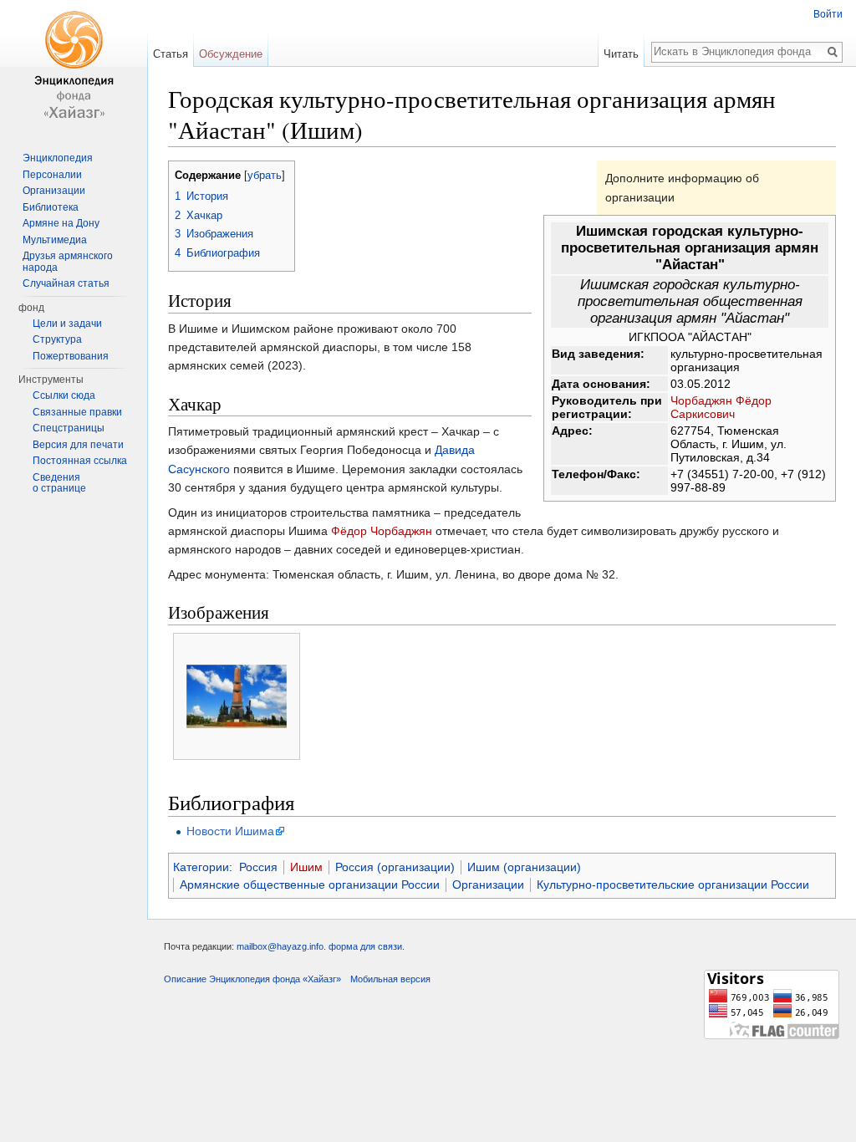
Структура (57, 339)
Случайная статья (66, 283)
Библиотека (51, 207)
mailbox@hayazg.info (280, 946)
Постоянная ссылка (80, 460)
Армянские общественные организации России (310, 884)
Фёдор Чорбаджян (381, 531)
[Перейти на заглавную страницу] (73, 67)
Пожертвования (71, 356)
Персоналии (52, 175)
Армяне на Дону (61, 223)
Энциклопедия (58, 158)
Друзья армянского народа (68, 261)
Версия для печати (78, 445)
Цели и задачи (67, 323)
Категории (201, 867)
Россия (258, 867)
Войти (828, 14)
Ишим (306, 867)
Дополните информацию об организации (682, 187)
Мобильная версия (390, 979)
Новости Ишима (230, 831)
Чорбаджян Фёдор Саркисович (721, 407)
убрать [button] (264, 175)
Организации (488, 884)
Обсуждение (230, 54)
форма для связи (365, 946)
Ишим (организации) (524, 867)
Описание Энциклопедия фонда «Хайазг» (252, 979)
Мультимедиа (55, 240)
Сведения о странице (59, 483)
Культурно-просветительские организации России (673, 884)
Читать (621, 54)
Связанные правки (77, 412)
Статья (170, 54)
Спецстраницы (68, 428)
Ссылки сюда (64, 395)
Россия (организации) (395, 867)
